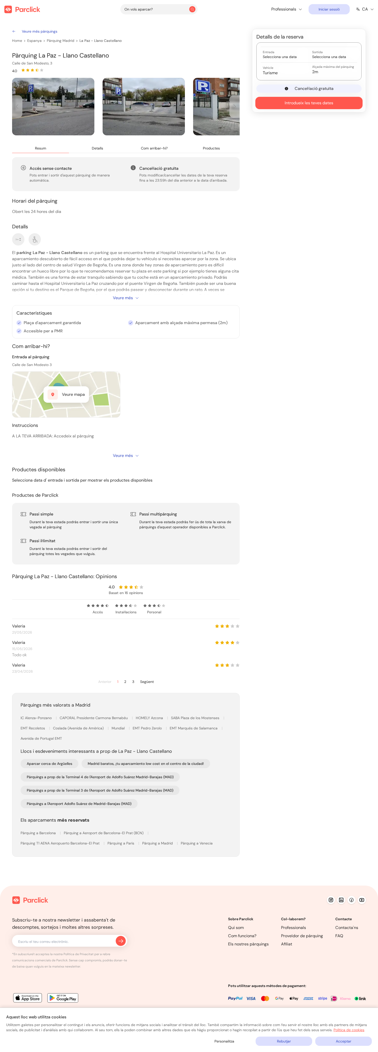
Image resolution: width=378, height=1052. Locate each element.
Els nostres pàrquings (248, 944)
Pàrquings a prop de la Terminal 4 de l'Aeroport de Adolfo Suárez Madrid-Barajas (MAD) (100, 777)
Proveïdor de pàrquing (302, 935)
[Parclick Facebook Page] (351, 900)
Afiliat (286, 944)
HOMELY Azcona (150, 718)
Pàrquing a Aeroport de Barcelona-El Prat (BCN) (104, 833)
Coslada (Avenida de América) (79, 728)
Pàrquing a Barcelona (39, 833)
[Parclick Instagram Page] (331, 900)
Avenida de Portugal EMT (41, 738)
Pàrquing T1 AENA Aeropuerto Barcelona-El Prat (61, 843)
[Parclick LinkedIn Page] (341, 900)
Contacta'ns (346, 927)
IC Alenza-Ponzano (37, 718)
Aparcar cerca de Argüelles (49, 763)
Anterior (104, 682)
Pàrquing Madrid (60, 40)
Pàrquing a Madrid (158, 843)
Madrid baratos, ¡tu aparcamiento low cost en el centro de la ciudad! (146, 763)
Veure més (123, 297)
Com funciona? (242, 935)
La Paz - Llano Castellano (100, 40)
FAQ (339, 935)
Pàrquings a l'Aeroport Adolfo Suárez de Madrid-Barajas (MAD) (79, 803)
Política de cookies (349, 1030)
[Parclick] (22, 9)
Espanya (34, 40)
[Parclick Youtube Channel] (362, 900)
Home (17, 40)
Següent (147, 682)
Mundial (119, 728)
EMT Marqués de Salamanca (194, 728)
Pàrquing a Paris (121, 843)
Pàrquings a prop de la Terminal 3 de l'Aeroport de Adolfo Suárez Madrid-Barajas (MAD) (100, 790)
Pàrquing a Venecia (197, 843)
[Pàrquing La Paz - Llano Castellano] (53, 106)
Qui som (236, 927)
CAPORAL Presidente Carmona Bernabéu (94, 718)
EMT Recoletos (33, 728)
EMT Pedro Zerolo (148, 728)
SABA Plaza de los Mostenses (195, 718)
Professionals (293, 927)
